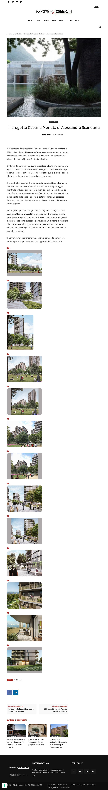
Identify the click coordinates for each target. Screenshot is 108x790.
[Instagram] (12, 1)
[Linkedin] (15, 692)
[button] (100, 27)
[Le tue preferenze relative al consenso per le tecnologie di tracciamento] (4, 785)
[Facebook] (8, 1)
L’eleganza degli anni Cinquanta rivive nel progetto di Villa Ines (36, 742)
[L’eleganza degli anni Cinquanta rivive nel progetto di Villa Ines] (37, 730)
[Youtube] (17, 1)
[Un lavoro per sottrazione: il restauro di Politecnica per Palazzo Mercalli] (59, 730)
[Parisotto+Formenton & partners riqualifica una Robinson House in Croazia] (16, 730)
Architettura (17, 34)
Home (9, 34)
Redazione (46, 134)
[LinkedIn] (21, 1)
